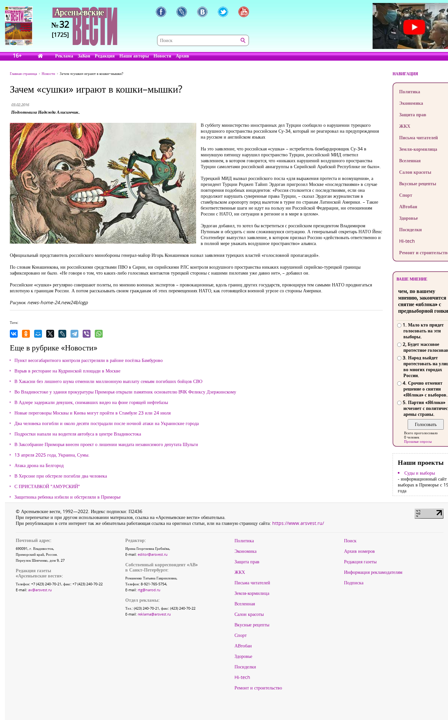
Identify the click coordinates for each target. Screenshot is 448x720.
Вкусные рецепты (251, 625)
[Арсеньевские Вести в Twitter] (223, 12)
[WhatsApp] (99, 334)
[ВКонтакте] (14, 334)
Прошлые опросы (418, 441)
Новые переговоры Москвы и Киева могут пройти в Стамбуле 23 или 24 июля (92, 413)
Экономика (245, 551)
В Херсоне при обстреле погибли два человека (60, 476)
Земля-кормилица (251, 593)
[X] (50, 334)
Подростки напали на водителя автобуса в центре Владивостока (77, 434)
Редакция (105, 56)
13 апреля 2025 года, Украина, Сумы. (52, 455)
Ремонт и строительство (258, 688)
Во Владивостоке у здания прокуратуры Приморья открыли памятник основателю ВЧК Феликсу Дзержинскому (125, 392)
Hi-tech (242, 677)
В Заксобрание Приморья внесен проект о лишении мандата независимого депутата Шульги (106, 444)
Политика (244, 541)
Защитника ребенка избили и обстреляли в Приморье (67, 497)
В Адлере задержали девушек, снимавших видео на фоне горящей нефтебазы (91, 402)
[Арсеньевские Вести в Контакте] (202, 12)
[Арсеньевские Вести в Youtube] (243, 12)
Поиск (350, 541)
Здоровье (243, 656)
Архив (182, 56)
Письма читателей (252, 583)
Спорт (240, 635)
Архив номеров (359, 551)
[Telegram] (74, 334)
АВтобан (243, 646)
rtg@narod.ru (149, 589)
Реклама (64, 56)
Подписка (353, 583)
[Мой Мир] (38, 334)
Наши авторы (134, 56)
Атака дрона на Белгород (39, 465)
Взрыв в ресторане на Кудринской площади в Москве (67, 371)
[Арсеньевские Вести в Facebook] (161, 12)
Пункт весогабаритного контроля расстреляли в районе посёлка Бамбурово (88, 360)
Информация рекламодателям (373, 572)
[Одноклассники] (26, 334)
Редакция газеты (360, 562)
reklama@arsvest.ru (154, 614)
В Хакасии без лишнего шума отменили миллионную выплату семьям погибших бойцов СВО (108, 381)
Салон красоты (249, 614)
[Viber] (87, 334)
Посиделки (245, 667)
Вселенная (244, 604)
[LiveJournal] (62, 334)
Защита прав (246, 562)
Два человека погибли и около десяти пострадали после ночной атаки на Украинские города (106, 423)
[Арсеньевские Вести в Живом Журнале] (181, 12)
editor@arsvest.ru (153, 554)
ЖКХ (239, 572)
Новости (162, 56)
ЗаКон (84, 56)
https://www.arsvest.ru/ (298, 523)
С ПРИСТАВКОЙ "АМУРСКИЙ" (47, 486)
